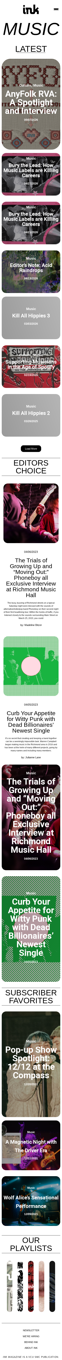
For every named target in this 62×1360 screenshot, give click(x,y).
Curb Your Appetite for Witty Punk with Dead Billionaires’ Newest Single (31, 722)
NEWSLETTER (31, 1330)
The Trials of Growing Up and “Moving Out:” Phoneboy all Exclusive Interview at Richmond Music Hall (31, 577)
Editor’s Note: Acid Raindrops (31, 267)
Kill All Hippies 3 (31, 316)
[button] (31, 448)
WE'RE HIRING (31, 1336)
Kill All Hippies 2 (31, 413)
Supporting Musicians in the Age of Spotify (31, 364)
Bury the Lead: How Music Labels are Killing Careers (31, 170)
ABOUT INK (31, 1348)
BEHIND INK (31, 1342)
